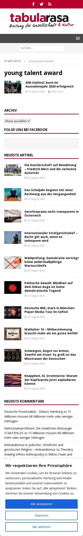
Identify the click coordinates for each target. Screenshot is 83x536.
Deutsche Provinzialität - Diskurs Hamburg (33, 412)
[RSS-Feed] (50, 4)
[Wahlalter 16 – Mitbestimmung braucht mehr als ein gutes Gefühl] (12, 334)
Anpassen (41, 515)
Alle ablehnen (41, 527)
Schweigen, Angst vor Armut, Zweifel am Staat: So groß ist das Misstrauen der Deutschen (50, 354)
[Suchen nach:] (41, 48)
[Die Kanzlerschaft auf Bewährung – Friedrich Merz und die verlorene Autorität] (12, 169)
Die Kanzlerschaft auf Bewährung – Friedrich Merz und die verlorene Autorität (50, 169)
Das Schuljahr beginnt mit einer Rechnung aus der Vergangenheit (50, 192)
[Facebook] (33, 4)
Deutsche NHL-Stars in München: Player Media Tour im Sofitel (49, 310)
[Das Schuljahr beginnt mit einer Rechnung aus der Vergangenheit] (12, 194)
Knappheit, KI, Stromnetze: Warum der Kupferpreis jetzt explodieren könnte (50, 379)
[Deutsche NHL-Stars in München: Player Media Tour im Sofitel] (12, 312)
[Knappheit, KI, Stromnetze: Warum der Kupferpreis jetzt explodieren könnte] (12, 380)
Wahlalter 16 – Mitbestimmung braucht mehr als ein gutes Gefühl (50, 331)
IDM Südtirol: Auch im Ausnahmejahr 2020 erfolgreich (50, 84)
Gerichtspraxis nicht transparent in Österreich (51, 213)
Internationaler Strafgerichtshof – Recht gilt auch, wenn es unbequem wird (50, 237)
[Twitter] (41, 4)
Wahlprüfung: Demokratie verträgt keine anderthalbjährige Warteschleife (51, 262)
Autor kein (57, 91)
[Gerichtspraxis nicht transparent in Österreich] (12, 216)
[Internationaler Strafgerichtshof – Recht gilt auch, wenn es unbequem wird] (12, 237)
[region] (41, 497)
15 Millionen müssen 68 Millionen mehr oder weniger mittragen (38, 416)
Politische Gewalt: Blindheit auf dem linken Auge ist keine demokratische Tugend (48, 287)
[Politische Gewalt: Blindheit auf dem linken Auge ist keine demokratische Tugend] (12, 287)
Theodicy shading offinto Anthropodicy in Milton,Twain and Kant (38, 454)
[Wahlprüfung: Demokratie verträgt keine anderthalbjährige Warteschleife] (12, 262)
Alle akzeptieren (41, 504)
